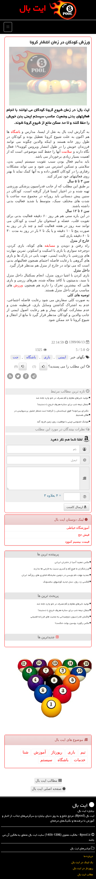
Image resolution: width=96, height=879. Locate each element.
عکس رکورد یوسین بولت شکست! (72, 623)
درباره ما (88, 856)
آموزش (40, 752)
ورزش (18, 285)
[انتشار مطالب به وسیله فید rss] (10, 376)
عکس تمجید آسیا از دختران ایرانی (72, 562)
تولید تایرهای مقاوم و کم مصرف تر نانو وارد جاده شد (62, 397)
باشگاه (15, 132)
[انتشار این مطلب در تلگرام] (33, 376)
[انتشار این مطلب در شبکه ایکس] (18, 376)
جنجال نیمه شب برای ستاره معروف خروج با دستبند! (62, 404)
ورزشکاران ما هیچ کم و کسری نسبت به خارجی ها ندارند (61, 568)
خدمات (79, 760)
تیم (82, 752)
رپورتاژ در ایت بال (83, 868)
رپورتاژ (56, 752)
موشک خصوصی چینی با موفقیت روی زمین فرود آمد (62, 421)
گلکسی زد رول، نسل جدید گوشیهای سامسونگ (66, 581)
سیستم (46, 760)
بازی (47, 357)
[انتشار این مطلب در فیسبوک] (25, 376)
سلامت (67, 151)
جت (15, 357)
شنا (25, 752)
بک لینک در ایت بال (82, 862)
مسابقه (50, 245)
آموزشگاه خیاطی (77, 528)
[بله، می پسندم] (43, 366)
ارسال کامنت (75, 507)
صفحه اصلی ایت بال (47, 789)
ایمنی (62, 357)
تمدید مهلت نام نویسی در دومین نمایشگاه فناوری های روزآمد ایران (55, 575)
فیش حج (83, 535)
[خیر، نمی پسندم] (23, 366)
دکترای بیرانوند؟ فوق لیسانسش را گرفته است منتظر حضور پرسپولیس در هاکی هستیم (51, 412)
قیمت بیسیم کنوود (77, 541)
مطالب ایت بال (46, 780)
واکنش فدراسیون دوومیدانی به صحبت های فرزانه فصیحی (60, 616)
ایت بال (32, 8)
